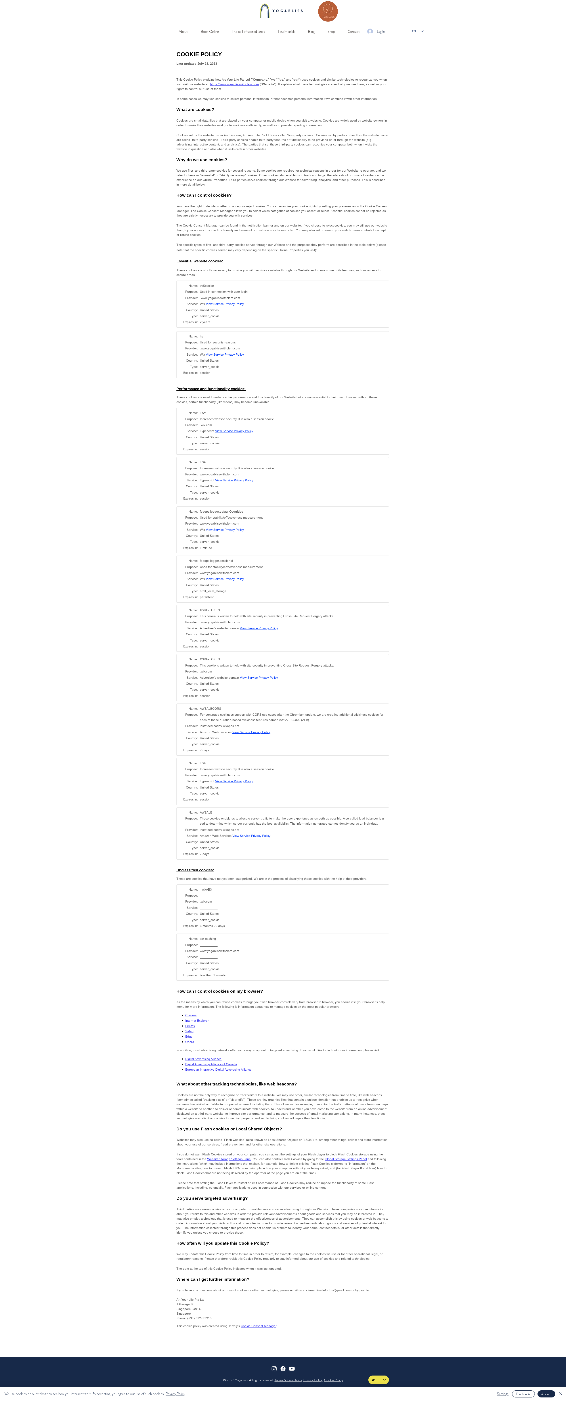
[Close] (560, 1393)
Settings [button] (503, 1393)
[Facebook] (283, 1368)
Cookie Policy (333, 1379)
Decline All (523, 1394)
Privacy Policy (313, 1379)
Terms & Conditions (288, 1379)
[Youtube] (292, 1368)
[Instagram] (274, 1368)
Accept (546, 1394)
